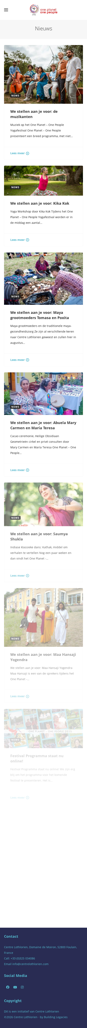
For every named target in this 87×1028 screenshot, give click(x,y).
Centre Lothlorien (47, 1011)
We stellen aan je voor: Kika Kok (39, 203)
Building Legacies (56, 1017)
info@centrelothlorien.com (30, 964)
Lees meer (17, 153)
